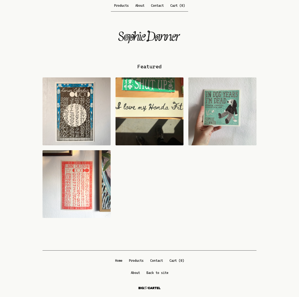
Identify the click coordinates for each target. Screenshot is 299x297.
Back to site (157, 273)
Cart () (177, 6)
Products (121, 6)
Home (118, 261)
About (139, 6)
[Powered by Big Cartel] (149, 288)
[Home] (149, 37)
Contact (157, 6)
